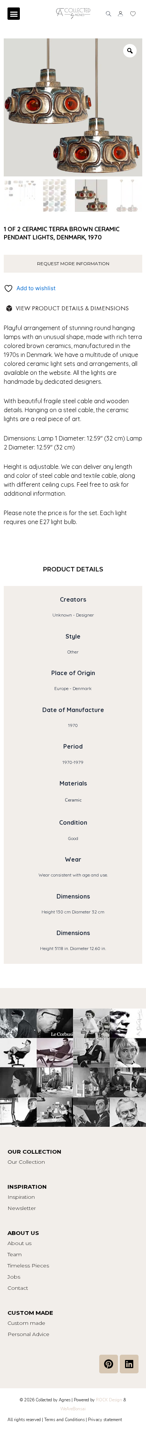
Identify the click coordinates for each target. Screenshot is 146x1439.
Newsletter (21, 1208)
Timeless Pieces (28, 1265)
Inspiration (21, 1197)
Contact (17, 1288)
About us (19, 1243)
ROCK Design (109, 1400)
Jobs (13, 1276)
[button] (13, 13)
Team (14, 1254)
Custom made (26, 1323)
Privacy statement (105, 1420)
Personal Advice (28, 1334)
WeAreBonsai (73, 1409)
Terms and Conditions (64, 1420)
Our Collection (26, 1162)
